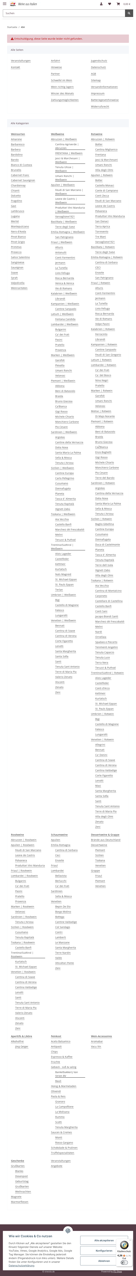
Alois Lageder (63, 553)
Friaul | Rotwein (100, 282)
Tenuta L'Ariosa (64, 462)
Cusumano (61, 483)
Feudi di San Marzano (108, 200)
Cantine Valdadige (66, 922)
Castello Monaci (104, 185)
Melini (59, 534)
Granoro (60, 1101)
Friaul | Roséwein (21, 870)
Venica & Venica (64, 283)
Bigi (57, 600)
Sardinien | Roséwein (24, 916)
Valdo (58, 957)
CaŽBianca (101, 447)
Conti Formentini (65, 257)
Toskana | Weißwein (63, 514)
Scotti (58, 1122)
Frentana (100, 154)
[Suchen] (129, 13)
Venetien (56, 901)
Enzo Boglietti (103, 452)
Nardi (98, 631)
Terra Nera (101, 662)
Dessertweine (99, 845)
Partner (55, 73)
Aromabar (97, 1041)
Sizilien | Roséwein (22, 927)
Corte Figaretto (64, 641)
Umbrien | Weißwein (63, 594)
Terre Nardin (63, 952)
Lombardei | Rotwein (103, 365)
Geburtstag (22, 1181)
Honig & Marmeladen (63, 1086)
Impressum (97, 93)
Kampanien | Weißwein (65, 303)
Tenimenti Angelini (106, 647)
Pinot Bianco (18, 236)
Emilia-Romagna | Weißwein (68, 232)
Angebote (56, 1166)
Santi (58, 661)
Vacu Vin (96, 1046)
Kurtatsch (61, 569)
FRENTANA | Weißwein (69, 153)
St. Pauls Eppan (64, 584)
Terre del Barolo (104, 477)
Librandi (60, 298)
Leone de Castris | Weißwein (66, 200)
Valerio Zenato (63, 677)
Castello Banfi (63, 524)
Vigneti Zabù (62, 509)
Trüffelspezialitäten (62, 1152)
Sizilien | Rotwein (101, 519)
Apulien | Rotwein (102, 175)
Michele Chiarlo (64, 416)
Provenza (60, 350)
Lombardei (57, 870)
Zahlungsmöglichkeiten (65, 100)
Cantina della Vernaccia (109, 493)
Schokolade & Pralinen (64, 1147)
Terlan (59, 589)
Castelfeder (62, 559)
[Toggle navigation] (4, 2)
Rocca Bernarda (64, 278)
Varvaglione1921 (65, 216)
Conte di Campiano (106, 190)
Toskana (100, 860)
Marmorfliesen (19, 1201)
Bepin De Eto (62, 906)
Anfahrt (55, 60)
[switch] (124, 1262)
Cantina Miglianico (106, 149)
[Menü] (130, 1241)
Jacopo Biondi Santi (106, 616)
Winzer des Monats (62, 93)
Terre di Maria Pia (65, 671)
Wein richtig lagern (62, 86)
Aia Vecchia (62, 519)
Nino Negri (101, 380)
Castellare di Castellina (109, 601)
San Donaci (102, 221)
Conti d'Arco (102, 688)
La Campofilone (64, 1106)
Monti (58, 1137)
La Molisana (62, 1111)
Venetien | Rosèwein (23, 971)
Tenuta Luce (102, 657)
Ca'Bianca (61, 406)
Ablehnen (104, 1260)
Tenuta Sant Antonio (67, 666)
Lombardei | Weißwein (64, 324)
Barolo (15, 159)
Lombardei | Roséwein (24, 875)
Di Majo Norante (105, 416)
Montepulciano (20, 226)
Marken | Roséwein (22, 906)
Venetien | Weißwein (63, 620)
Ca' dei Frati (62, 334)
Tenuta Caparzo (104, 652)
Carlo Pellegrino (64, 478)
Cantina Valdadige (106, 770)
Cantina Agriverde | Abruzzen (67, 146)
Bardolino (16, 154)
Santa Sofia (61, 656)
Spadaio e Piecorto (106, 642)
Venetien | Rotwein (102, 739)
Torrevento (101, 231)
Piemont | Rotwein (102, 421)
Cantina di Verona (65, 635)
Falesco (59, 610)
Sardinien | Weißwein (64, 432)
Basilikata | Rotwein (103, 247)
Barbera (16, 149)
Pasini (58, 339)
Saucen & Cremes (61, 1132)
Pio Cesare (61, 427)
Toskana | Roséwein (23, 942)
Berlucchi (60, 881)
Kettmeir (60, 564)
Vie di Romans (63, 288)
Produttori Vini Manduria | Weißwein (70, 209)
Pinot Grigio (18, 241)
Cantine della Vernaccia (69, 442)
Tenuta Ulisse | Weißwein (64, 169)
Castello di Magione (67, 605)
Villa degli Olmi (104, 170)
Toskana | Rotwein (102, 580)
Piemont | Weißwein (63, 380)
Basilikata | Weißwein (64, 221)
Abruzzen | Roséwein (23, 839)
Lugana (15, 216)
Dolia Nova (61, 447)
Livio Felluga (62, 273)
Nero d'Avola (18, 231)
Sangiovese (17, 262)
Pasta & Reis (58, 1096)
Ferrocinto (101, 334)
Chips (54, 1051)
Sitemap (96, 80)
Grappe (95, 870)
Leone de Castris (105, 206)
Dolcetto (16, 195)
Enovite (99, 272)
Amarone (16, 139)
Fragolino (16, 200)
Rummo (59, 1117)
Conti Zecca (102, 195)
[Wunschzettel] (109, 3)
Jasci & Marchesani (106, 159)
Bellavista (61, 875)
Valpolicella (17, 282)
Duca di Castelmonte (107, 544)
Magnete (16, 1196)
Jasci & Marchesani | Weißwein (67, 160)
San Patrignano (64, 237)
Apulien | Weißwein (63, 184)
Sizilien (99, 855)
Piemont (100, 850)
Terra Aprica (102, 226)
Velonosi (60, 375)
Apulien (55, 839)
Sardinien (57, 891)
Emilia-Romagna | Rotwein (107, 257)
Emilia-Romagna (60, 845)
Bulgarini (60, 329)
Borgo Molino (63, 911)
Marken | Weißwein (63, 355)
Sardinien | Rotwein (103, 483)
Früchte (55, 1062)
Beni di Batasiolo (65, 391)
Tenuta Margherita (66, 1127)
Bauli (58, 1081)
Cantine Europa (64, 473)
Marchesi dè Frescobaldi (69, 529)
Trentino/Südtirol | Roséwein (22, 954)
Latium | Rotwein (101, 359)
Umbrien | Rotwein (102, 713)
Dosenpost (21, 1176)
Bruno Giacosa (63, 401)
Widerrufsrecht (100, 106)
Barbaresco (17, 144)
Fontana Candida (65, 319)
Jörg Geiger (21, 1046)
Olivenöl (56, 1091)
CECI (98, 267)
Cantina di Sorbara (106, 262)
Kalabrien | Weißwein (64, 293)
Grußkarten (18, 1166)
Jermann (60, 262)
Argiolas (60, 437)
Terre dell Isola (104, 565)
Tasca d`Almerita (65, 498)
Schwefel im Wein (61, 80)
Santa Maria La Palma (68, 452)
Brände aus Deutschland (105, 839)
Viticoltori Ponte (64, 963)
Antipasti (56, 1046)
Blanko (19, 1171)
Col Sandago (62, 927)
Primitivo (16, 247)
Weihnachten (23, 1191)
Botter (99, 144)
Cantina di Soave (65, 630)
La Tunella (61, 267)
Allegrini (100, 744)
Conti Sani (101, 611)
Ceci (57, 855)
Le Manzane (62, 942)
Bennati (59, 625)
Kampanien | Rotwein (104, 344)
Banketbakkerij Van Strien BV (66, 1073)
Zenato (59, 687)
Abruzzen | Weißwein (64, 139)
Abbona (59, 385)
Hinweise (56, 67)
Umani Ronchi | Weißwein (64, 177)
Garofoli (60, 360)
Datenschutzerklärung (21, 1265)
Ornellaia (100, 637)
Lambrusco (17, 211)
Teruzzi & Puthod (65, 539)
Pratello (59, 344)
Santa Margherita (65, 651)
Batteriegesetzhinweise (105, 100)
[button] (101, 3)
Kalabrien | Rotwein (103, 329)
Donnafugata (63, 488)
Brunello (16, 170)
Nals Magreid (63, 574)
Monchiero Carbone (67, 421)
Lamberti (60, 937)
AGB (93, 73)
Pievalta (59, 365)
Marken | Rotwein (101, 390)
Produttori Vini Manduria (110, 216)
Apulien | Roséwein (22, 845)
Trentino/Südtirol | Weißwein (62, 546)
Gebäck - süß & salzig (63, 1067)
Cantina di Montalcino (108, 590)
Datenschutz (98, 67)
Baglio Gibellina (104, 524)
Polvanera (101, 211)
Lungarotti (61, 615)
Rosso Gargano (64, 1142)
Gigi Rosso (61, 411)
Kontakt (15, 67)
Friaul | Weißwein (61, 242)
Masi (98, 785)
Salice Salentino (20, 257)
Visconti (59, 682)
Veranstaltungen (21, 60)
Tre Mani (100, 236)
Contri (59, 932)
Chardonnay (18, 185)
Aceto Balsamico (60, 1041)
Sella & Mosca (63, 457)
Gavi (13, 206)
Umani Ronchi (63, 370)
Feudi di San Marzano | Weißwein (69, 191)
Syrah (14, 277)
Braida (59, 396)
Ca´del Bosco (103, 375)
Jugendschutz (99, 60)
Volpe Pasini (102, 324)
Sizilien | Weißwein (62, 468)
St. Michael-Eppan (66, 579)
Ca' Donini (101, 755)
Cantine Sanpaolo (65, 309)
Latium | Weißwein (62, 314)
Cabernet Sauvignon (23, 180)
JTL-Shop (117, 1271)
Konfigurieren (104, 1250)
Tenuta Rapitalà (64, 503)
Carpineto (101, 595)
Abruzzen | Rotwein (103, 139)
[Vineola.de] (25, 4)
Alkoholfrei (17, 1041)
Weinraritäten (19, 288)
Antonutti (60, 252)
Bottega (59, 916)
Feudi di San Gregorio (108, 354)
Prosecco (16, 252)
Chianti (15, 190)
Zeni (57, 692)
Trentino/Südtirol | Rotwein (107, 672)
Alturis (59, 247)
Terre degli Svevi (65, 226)
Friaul (54, 865)
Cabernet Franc (20, 175)
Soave (14, 272)
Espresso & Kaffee (61, 1056)
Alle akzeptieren (104, 1240)
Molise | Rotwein (101, 411)
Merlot (15, 221)
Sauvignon (17, 267)
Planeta (59, 493)
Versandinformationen (104, 86)
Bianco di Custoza (21, 164)
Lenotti (59, 646)
